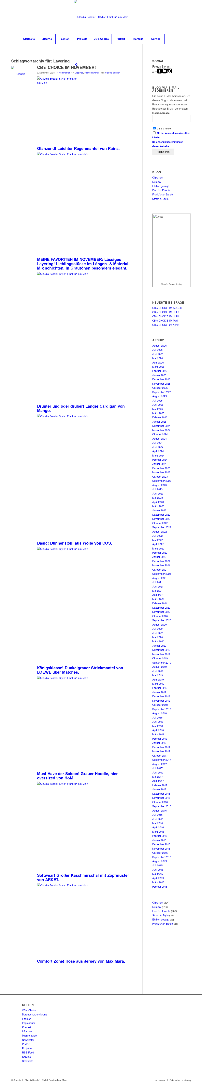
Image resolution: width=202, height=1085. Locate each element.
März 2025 (158, 413)
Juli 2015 (157, 865)
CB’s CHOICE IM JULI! (165, 312)
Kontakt (26, 1027)
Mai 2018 (157, 726)
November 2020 (161, 612)
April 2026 (158, 362)
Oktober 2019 (160, 658)
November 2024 (161, 430)
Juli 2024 (157, 442)
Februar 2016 (159, 836)
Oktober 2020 (160, 616)
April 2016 (158, 827)
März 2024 (158, 455)
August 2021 (159, 578)
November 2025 (161, 383)
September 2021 (161, 574)
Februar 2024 (159, 459)
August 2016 (159, 810)
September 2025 (161, 392)
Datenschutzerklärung (34, 1014)
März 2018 (158, 734)
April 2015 (158, 878)
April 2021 (158, 595)
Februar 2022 (159, 552)
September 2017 (161, 759)
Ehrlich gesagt (160, 186)
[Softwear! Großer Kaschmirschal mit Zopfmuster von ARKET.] (19, 74)
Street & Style (160, 199)
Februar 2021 (159, 603)
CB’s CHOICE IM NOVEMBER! (66, 67)
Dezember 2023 (161, 468)
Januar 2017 (159, 789)
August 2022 (159, 531)
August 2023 (159, 485)
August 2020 (159, 624)
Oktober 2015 (160, 852)
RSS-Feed (28, 1052)
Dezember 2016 (161, 793)
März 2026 (158, 366)
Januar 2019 (159, 692)
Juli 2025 (157, 400)
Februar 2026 (159, 371)
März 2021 (158, 599)
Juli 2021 (157, 582)
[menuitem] (29, 39)
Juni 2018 (157, 721)
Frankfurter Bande (162, 194)
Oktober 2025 (160, 388)
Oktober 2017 (160, 755)
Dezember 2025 (161, 379)
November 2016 (161, 798)
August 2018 (159, 713)
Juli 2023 (157, 489)
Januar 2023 (159, 510)
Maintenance (29, 1035)
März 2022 (158, 548)
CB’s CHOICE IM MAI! (165, 320)
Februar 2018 (159, 738)
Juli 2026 (157, 349)
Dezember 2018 (161, 696)
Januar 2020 (159, 645)
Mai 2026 (157, 358)
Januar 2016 (159, 840)
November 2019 (161, 654)
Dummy (156, 182)
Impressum (28, 1023)
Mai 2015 (157, 874)
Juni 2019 (157, 671)
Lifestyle (27, 1031)
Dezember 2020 (161, 607)
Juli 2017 (157, 768)
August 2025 (159, 396)
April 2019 (158, 679)
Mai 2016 (157, 823)
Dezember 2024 (161, 426)
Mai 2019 (157, 675)
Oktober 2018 (160, 705)
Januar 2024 (159, 464)
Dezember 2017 (161, 747)
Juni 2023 (157, 493)
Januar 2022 (159, 557)
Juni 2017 (157, 772)
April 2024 (158, 451)
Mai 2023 (157, 497)
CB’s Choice (29, 1010)
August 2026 (159, 345)
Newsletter (28, 1040)
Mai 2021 (157, 590)
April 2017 (158, 781)
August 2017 (159, 764)
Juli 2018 (157, 717)
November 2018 (161, 700)
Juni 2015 (157, 869)
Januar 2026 (159, 375)
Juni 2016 (157, 819)
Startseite (27, 1061)
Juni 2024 (157, 447)
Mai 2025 (157, 409)
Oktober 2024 (160, 434)
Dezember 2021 (161, 561)
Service (26, 1057)
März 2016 (158, 831)
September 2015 (161, 857)
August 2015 (159, 861)
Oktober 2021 (160, 569)
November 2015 (161, 848)
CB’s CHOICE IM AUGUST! (168, 308)
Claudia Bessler (112, 72)
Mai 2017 (157, 776)
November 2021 (161, 565)
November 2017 (161, 751)
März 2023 (158, 506)
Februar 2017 (159, 785)
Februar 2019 (159, 688)
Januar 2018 (159, 743)
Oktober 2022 (160, 523)
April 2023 (158, 502)
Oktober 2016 (160, 802)
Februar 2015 (159, 886)
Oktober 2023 (160, 476)
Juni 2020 (157, 633)
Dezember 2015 (161, 844)
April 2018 (158, 730)
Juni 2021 (157, 586)
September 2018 (161, 709)
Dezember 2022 (161, 514)
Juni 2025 (157, 404)
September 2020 (161, 620)
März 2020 (158, 641)
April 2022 (158, 544)
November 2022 (161, 519)
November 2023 (161, 472)
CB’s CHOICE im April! (165, 325)
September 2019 (161, 662)
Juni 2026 (157, 354)
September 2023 (161, 481)
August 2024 (159, 438)
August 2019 (159, 666)
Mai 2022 (157, 540)
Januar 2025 (159, 421)
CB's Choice (163, 128)
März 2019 (158, 683)
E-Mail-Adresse (161, 113)
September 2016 (161, 806)
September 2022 (161, 527)
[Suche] (173, 39)
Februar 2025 (159, 417)
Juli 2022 (157, 535)
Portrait (26, 1044)
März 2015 (158, 882)
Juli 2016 (157, 814)
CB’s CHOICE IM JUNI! (166, 316)
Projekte (27, 1048)
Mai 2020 (157, 637)
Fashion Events (91, 72)
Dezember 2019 (161, 650)
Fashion (26, 1019)
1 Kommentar (63, 72)
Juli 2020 (157, 628)
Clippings (79, 72)
